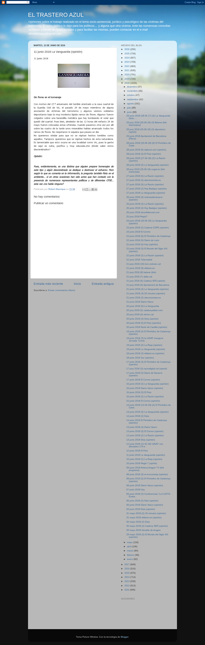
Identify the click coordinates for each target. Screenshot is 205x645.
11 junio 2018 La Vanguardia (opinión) (145, 455)
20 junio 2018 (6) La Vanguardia (142, 306)
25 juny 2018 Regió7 (136, 216)
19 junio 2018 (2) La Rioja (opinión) (144, 345)
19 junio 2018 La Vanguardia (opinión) (145, 349)
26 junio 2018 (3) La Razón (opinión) (145, 204)
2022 (127, 66)
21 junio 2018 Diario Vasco (139, 302)
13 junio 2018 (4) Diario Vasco (141, 427)
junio (129, 112)
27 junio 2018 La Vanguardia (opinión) (145, 193)
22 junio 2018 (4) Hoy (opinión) (142, 244)
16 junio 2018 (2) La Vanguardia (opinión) (147, 384)
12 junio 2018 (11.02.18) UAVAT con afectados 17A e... (144, 445)
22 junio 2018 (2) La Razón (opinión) (145, 255)
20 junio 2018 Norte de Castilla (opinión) (146, 327)
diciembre (132, 87)
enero (130, 559)
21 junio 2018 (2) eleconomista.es (143, 297)
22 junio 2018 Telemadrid (139, 259)
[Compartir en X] (89, 189)
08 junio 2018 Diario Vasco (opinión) (144, 485)
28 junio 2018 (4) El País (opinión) (143, 154)
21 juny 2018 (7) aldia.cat (139, 276)
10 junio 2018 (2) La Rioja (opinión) (144, 459)
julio (129, 108)
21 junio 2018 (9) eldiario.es (140, 268)
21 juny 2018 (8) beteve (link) (141, 272)
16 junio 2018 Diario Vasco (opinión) (144, 388)
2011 (127, 590)
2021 (127, 70)
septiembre (133, 99)
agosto (131, 103)
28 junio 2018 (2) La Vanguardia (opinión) (147, 165)
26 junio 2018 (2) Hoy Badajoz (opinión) (146, 208)
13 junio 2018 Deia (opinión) (140, 440)
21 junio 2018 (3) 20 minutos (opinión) (145, 293)
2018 (127, 83)
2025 (127, 53)
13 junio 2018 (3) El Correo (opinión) (145, 431)
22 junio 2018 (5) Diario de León (142, 240)
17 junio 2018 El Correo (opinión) (143, 380)
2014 (127, 577)
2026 (127, 49)
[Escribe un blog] (86, 189)
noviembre (132, 91)
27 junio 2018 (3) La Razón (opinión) (145, 184)
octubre (131, 95)
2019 (127, 79)
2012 (127, 585)
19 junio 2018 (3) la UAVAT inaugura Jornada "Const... (144, 339)
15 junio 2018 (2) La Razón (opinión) (145, 396)
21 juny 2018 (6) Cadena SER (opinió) (145, 281)
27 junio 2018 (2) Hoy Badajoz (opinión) (146, 188)
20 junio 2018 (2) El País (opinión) (143, 323)
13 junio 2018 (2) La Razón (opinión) (145, 435)
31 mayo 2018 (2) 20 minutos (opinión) (146, 513)
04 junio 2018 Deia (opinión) (140, 509)
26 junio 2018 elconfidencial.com (143, 212)
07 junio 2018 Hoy (135, 489)
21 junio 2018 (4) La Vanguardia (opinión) (147, 289)
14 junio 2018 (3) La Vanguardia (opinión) (147, 412)
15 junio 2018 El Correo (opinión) (143, 401)
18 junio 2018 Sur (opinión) (140, 358)
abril (129, 546)
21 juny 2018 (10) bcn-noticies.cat (143, 264)
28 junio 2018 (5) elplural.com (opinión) (146, 150)
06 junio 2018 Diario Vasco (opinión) (144, 505)
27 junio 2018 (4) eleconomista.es (143, 180)
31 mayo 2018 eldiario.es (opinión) (144, 517)
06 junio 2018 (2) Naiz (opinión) (142, 500)
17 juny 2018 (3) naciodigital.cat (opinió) (146, 368)
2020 (127, 74)
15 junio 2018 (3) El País (138, 392)
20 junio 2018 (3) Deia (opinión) (142, 319)
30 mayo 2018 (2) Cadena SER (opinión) (147, 526)
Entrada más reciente (48, 283)
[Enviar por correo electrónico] (83, 189)
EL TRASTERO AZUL (56, 15)
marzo (130, 550)
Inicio (77, 283)
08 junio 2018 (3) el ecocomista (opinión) (147, 474)
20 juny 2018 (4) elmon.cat (140, 314)
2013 (127, 581)
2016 (127, 568)
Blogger (124, 637)
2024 (127, 58)
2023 (127, 62)
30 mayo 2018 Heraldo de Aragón (143, 530)
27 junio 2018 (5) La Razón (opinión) (145, 176)
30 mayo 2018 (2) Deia (138, 522)
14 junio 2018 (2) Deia (137, 416)
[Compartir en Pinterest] (96, 189)
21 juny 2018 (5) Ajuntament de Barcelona (147, 285)
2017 (127, 564)
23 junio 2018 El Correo (138, 232)
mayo (130, 542)
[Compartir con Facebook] (92, 189)
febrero (131, 555)
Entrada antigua (103, 283)
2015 (127, 573)
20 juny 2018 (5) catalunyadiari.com (144, 310)
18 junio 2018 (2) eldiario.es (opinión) (145, 353)
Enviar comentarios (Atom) (61, 290)
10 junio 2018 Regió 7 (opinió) (141, 463)
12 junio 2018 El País (137, 450)
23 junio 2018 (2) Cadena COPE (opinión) (147, 227)
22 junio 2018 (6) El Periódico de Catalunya (148, 236)
